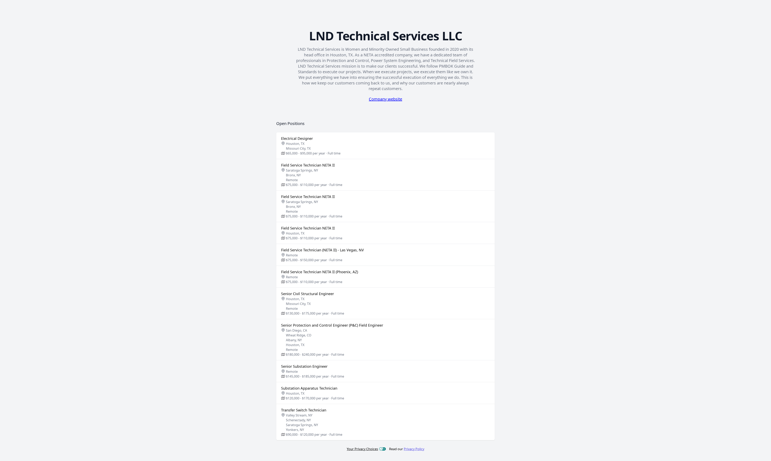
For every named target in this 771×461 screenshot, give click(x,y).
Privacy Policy (414, 449)
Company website (385, 99)
